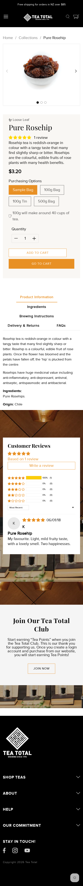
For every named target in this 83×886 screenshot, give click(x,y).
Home (8, 38)
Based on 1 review (23, 459)
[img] (34, 520)
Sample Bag (23, 190)
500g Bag (46, 201)
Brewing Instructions (36, 316)
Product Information (36, 297)
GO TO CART (42, 264)
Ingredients (36, 307)
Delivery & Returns (23, 326)
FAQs (61, 326)
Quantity (19, 229)
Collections (28, 38)
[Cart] (76, 17)
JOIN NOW (41, 668)
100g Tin (20, 201)
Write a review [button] (41, 465)
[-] (16, 238)
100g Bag (52, 190)
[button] (37, 102)
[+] (34, 238)
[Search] (67, 17)
